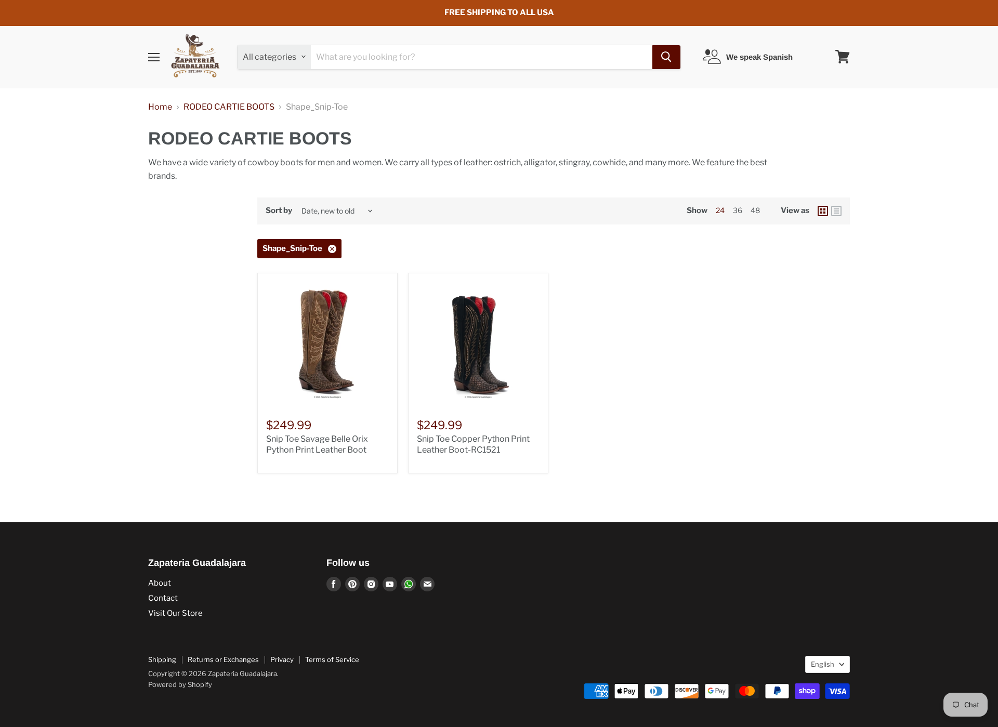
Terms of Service (332, 659)
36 (737, 210)
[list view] (836, 211)
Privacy (282, 659)
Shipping (162, 659)
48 (755, 210)
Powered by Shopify (180, 684)
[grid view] (823, 211)
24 (720, 210)
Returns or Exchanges (223, 659)
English (822, 664)
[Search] (666, 57)
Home (160, 107)
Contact (163, 598)
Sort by (279, 210)
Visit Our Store (175, 613)
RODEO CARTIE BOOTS (228, 107)
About (159, 583)
